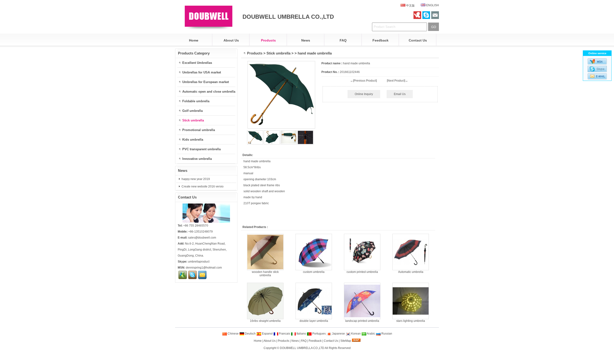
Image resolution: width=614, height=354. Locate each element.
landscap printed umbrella (362, 321)
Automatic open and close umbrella (208, 91)
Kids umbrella (192, 139)
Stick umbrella (278, 53)
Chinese (233, 333)
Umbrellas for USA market (201, 72)
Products (268, 40)
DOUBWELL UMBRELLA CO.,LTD (302, 348)
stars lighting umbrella (410, 321)
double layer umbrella (314, 321)
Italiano (301, 333)
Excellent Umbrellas (197, 63)
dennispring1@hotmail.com (204, 267)
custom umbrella (314, 272)
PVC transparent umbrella (201, 149)
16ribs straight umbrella (265, 321)
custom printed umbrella (362, 272)
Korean (355, 333)
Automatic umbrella (410, 272)
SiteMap (345, 340)
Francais (284, 333)
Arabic (370, 333)
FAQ (343, 40)
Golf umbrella (192, 111)
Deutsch (250, 333)
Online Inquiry (364, 94)
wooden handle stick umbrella (265, 273)
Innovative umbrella (197, 159)
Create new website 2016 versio (202, 186)
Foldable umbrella (195, 101)
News (305, 40)
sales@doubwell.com (202, 237)
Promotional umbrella (198, 130)
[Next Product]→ (397, 80)
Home (193, 40)
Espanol (267, 333)
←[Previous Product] (363, 80)
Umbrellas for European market (205, 82)
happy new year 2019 (195, 179)
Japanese (338, 333)
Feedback (380, 40)
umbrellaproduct (198, 261)
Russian (386, 333)
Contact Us (418, 40)
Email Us (400, 94)
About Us (231, 40)
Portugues (319, 333)
